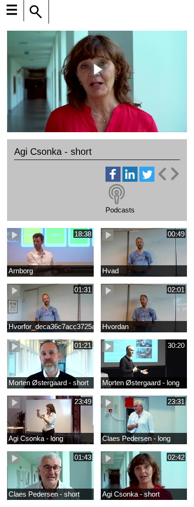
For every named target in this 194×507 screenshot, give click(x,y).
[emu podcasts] (116, 194)
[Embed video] (168, 174)
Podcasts (120, 210)
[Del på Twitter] (146, 179)
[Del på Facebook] (113, 179)
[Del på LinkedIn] (129, 179)
